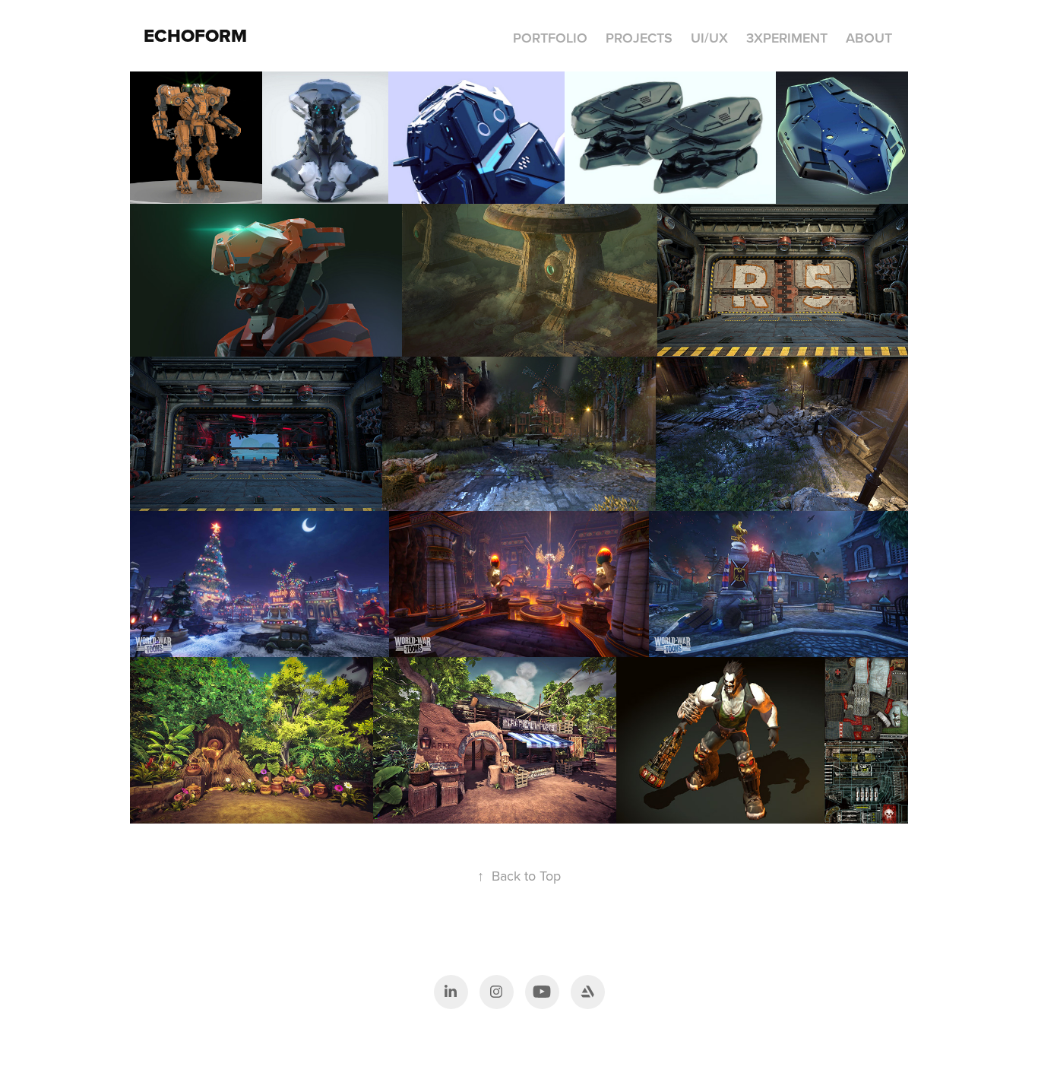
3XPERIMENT (787, 37)
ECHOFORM (195, 35)
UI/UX (709, 37)
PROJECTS (639, 37)
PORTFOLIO (550, 37)
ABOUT (869, 37)
